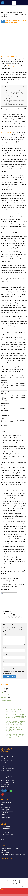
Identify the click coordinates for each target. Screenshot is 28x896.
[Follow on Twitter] (5, 790)
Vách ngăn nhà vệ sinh (8, 56)
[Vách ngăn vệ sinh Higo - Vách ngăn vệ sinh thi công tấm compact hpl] (14, 3)
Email (5, 654)
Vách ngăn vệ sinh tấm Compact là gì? (12, 89)
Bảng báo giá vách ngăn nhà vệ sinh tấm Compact (15, 97)
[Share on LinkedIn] (21, 616)
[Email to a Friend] (15, 616)
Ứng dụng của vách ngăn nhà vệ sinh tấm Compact (15, 101)
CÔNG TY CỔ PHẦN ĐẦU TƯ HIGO (15, 104)
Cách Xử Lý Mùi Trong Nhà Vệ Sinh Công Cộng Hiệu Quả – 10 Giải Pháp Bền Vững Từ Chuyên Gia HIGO (16, 716)
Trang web (6, 661)
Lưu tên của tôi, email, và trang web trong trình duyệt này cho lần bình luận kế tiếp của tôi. (14, 671)
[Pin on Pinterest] (18, 616)
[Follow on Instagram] (2, 790)
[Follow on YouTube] (2, 794)
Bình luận (6, 634)
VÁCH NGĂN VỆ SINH (6, 804)
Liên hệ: (9, 103)
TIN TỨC (3, 10)
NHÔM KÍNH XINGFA (4, 814)
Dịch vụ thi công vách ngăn (11, 881)
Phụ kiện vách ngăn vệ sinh (8, 694)
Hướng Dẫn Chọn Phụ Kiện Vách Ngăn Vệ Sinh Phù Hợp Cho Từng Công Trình (15, 729)
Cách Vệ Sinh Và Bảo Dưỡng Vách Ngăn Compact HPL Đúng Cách (16, 710)
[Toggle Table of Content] (23, 86)
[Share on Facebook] (9, 616)
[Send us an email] (8, 790)
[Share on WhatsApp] (7, 616)
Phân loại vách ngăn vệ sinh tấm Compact (15, 90)
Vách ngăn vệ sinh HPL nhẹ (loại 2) (15, 92)
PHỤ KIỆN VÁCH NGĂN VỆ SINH (6, 809)
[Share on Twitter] (12, 616)
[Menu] (2, 2)
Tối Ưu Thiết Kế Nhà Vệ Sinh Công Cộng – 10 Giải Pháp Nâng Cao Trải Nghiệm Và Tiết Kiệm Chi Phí (16, 723)
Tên (4, 647)
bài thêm (3, 689)
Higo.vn (20, 886)
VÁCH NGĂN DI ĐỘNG (5, 819)
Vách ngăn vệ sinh (6, 132)
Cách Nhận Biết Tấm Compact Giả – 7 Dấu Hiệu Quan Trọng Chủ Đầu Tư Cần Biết (16, 736)
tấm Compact (12, 66)
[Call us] (11, 790)
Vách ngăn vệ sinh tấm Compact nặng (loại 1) (16, 94)
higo (2, 692)
